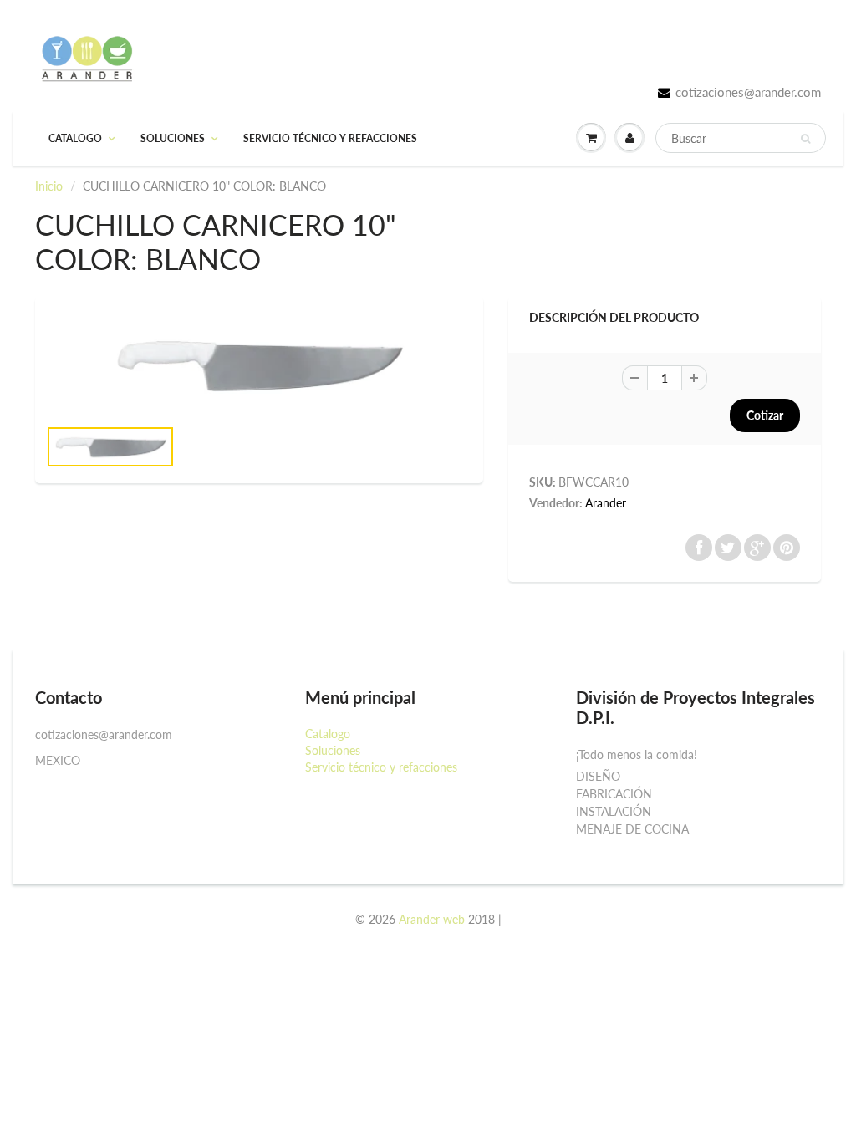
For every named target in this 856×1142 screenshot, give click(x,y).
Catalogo (75, 138)
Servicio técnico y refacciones (330, 138)
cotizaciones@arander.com (748, 91)
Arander (605, 503)
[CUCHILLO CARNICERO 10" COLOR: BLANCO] (259, 365)
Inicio (49, 186)
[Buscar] (805, 138)
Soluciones (172, 138)
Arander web (432, 919)
